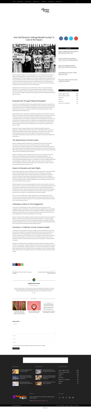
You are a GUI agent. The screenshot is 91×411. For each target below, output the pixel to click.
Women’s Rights (51, 1)
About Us (66, 405)
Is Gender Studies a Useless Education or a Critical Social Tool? (47, 273)
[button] (77, 1)
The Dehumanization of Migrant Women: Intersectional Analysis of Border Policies (26, 377)
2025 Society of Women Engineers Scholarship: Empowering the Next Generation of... (49, 377)
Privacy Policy (61, 405)
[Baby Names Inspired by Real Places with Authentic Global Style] (15, 384)
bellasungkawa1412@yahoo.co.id (41, 400)
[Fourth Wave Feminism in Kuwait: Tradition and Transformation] (34, 305)
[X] (16, 264)
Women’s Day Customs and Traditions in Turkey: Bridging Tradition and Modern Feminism (19, 312)
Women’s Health (36, 1)
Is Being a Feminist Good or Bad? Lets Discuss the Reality (22, 273)
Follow (66, 36)
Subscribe (76, 36)
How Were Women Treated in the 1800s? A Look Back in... (49, 382)
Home (14, 1)
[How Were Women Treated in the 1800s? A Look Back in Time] (38, 384)
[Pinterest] (19, 264)
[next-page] (35, 316)
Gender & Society (28, 1)
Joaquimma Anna (34, 283)
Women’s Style (58, 1)
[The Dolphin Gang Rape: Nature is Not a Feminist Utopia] (15, 371)
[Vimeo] (70, 397)
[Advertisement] (45, 24)
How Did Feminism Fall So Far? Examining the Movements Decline (49, 370)
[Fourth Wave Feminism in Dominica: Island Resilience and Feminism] (49, 305)
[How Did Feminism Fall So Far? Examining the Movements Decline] (38, 371)
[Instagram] (35, 293)
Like (61, 36)
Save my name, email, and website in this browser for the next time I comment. (30, 345)
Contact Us (71, 405)
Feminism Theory (20, 1)
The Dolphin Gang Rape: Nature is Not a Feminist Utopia (26, 370)
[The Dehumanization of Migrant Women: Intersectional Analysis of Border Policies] (15, 377)
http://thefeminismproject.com (34, 285)
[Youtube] (73, 397)
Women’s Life (44, 1)
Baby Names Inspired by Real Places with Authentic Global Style (26, 382)
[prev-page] (33, 316)
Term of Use (76, 405)
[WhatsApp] (22, 264)
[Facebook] (13, 264)
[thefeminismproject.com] (45, 10)
